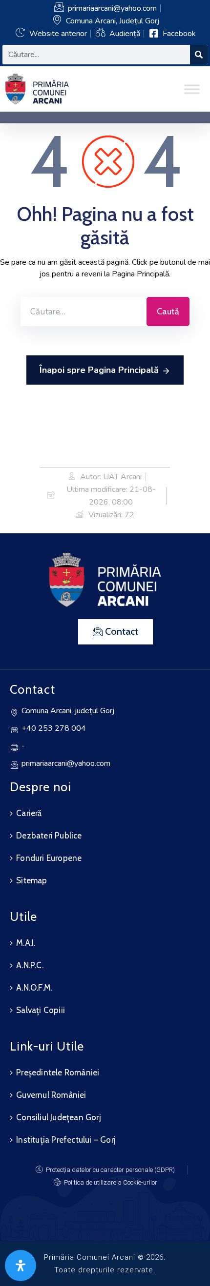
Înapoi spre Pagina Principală (99, 370)
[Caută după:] (84, 311)
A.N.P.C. (29, 965)
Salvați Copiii (40, 1010)
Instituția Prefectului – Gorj (66, 1140)
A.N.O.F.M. (34, 988)
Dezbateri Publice (49, 835)
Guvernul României (51, 1095)
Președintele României (57, 1072)
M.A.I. (25, 943)
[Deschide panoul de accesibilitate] (20, 1265)
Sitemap (31, 880)
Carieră (29, 813)
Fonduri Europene (49, 858)
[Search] (199, 54)
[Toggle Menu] (192, 89)
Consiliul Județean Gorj (58, 1117)
